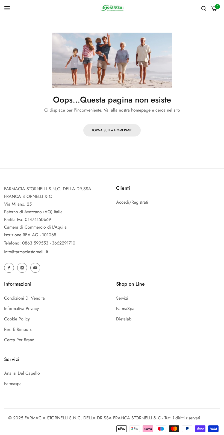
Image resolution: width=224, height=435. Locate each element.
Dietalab (123, 319)
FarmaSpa (125, 308)
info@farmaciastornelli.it (26, 252)
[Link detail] (10, 268)
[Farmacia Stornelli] (112, 7)
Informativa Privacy (21, 308)
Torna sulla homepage (112, 130)
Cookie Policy (17, 319)
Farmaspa (13, 383)
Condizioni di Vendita (24, 298)
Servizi (122, 298)
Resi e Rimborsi (18, 329)
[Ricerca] (203, 8)
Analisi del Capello (22, 373)
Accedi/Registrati (132, 202)
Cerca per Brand (19, 340)
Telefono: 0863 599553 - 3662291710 (39, 243)
